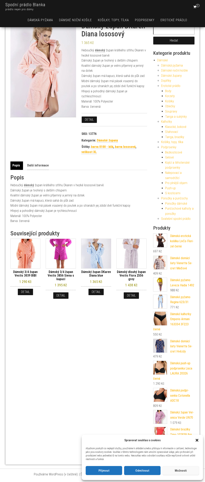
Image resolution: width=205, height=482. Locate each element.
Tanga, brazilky (174, 137)
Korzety (170, 96)
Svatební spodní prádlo (176, 219)
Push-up (170, 188)
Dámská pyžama (40, 20)
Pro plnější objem (176, 183)
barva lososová (125, 147)
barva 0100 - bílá (102, 147)
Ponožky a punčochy (174, 198)
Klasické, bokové (175, 127)
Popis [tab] (16, 165)
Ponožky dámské (176, 203)
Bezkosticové (173, 152)
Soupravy (171, 111)
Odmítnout (142, 470)
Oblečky (170, 106)
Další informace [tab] (38, 165)
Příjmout (104, 470)
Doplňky (166, 81)
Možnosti (181, 470)
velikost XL (89, 152)
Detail (89, 119)
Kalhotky (166, 121)
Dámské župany (107, 140)
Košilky (169, 101)
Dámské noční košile (75, 20)
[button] (197, 440)
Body (168, 91)
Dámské (162, 60)
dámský (100, 50)
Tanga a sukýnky (176, 117)
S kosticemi (172, 193)
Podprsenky (145, 20)
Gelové (169, 157)
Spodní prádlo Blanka (25, 4)
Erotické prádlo (174, 20)
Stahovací (171, 132)
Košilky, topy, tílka (113, 20)
